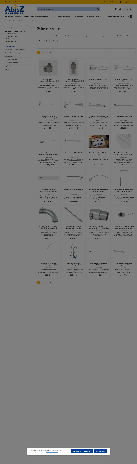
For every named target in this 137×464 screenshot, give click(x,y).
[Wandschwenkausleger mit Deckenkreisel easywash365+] (99, 104)
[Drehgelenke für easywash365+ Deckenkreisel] (48, 68)
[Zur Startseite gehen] (14, 9)
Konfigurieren (100, 451)
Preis (54, 41)
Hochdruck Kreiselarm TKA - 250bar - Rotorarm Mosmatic (123, 153)
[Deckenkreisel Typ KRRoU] (73, 141)
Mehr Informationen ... (52, 452)
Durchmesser (69, 36)
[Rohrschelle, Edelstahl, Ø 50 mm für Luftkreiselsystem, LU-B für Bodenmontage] (99, 215)
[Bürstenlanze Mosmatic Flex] (73, 178)
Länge (103, 36)
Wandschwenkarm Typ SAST (98, 79)
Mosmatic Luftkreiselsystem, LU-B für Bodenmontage (123, 190)
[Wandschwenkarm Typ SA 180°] (124, 68)
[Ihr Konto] (120, 9)
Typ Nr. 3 (42, 41)
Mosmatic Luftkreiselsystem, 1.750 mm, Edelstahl (98, 190)
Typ (128, 36)
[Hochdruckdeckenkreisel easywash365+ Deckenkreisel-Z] (124, 251)
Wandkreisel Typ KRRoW (124, 116)
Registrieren (18, 2)
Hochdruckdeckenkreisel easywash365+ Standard (98, 264)
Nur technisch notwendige (81, 451)
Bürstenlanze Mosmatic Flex (73, 189)
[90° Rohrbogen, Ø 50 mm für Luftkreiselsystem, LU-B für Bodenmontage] (48, 215)
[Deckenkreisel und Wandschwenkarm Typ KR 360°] (48, 104)
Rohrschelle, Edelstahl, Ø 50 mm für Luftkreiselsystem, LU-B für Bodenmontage (99, 227)
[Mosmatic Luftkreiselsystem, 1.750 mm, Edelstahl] (99, 178)
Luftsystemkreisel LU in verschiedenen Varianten (48, 190)
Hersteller (42, 36)
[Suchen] (98, 9)
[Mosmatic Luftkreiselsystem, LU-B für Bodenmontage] (124, 178)
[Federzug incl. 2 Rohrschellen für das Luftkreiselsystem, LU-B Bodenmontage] (124, 215)
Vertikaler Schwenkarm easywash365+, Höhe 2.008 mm (48, 264)
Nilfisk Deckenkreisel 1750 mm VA (99, 153)
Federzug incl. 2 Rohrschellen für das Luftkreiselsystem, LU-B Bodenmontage (124, 227)
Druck (55, 36)
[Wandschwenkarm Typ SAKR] (73, 104)
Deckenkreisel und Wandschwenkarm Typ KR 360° (48, 117)
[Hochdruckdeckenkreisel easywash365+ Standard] (99, 251)
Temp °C (116, 36)
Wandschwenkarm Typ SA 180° (123, 80)
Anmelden (8, 2)
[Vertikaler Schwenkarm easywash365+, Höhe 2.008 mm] (48, 251)
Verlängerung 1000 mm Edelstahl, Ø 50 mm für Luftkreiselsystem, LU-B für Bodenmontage (74, 227)
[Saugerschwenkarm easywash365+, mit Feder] (73, 251)
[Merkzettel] (116, 9)
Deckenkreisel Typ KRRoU (73, 153)
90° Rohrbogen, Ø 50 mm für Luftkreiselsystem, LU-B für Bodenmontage (48, 227)
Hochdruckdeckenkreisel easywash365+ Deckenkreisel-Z (123, 264)
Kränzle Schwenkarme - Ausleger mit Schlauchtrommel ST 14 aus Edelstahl (48, 153)
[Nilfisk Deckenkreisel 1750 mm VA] (99, 141)
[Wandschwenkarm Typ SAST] (99, 68)
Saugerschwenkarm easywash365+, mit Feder (73, 264)
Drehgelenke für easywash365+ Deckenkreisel (49, 80)
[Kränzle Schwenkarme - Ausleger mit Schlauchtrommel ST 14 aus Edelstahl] (48, 141)
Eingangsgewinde (87, 36)
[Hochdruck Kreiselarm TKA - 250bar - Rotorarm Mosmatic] (124, 141)
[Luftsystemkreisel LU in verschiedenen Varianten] (48, 178)
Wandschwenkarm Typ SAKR (73, 116)
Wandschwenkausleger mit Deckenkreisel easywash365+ (99, 117)
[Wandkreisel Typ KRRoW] (124, 104)
